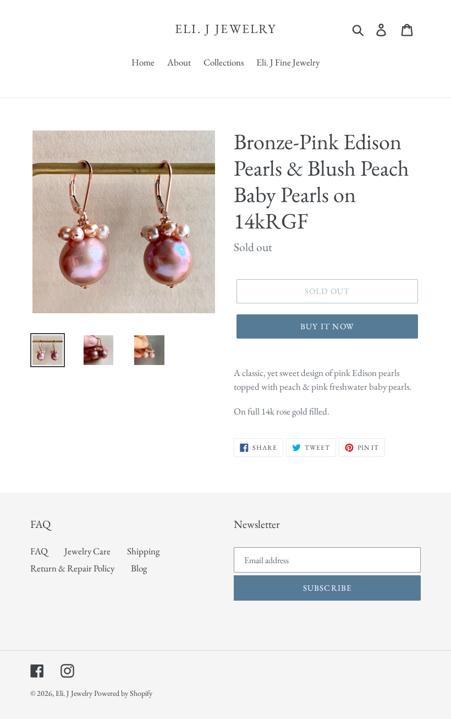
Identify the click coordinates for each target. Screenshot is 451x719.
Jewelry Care (87, 551)
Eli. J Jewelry (225, 29)
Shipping (143, 551)
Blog (139, 568)
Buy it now (327, 326)
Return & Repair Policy (72, 568)
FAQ (39, 551)
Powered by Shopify (123, 693)
